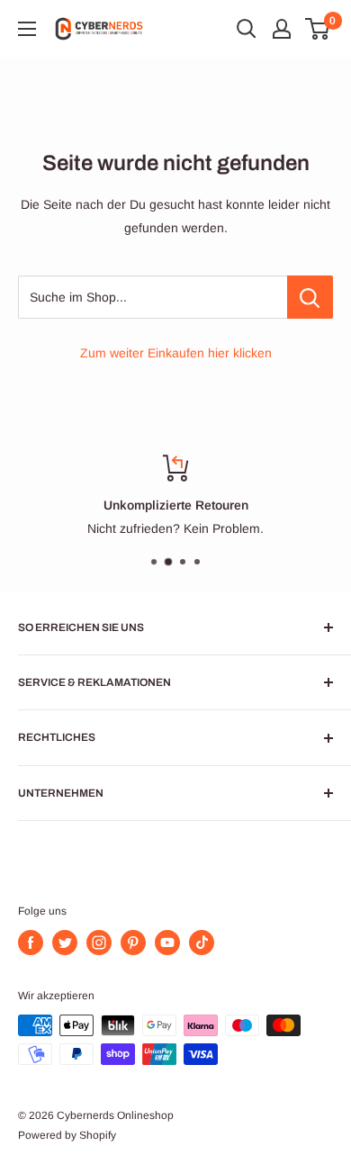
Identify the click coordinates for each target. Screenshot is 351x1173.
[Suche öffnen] (246, 29)
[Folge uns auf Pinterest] (133, 942)
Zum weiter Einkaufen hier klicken (176, 353)
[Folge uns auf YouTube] (167, 942)
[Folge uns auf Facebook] (30, 942)
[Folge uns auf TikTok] (201, 942)
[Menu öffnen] (27, 29)
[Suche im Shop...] (310, 297)
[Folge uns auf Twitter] (64, 942)
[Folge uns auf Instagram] (99, 942)
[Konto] (282, 29)
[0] (318, 29)
